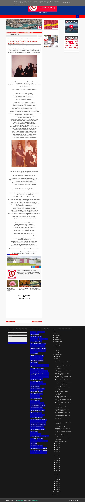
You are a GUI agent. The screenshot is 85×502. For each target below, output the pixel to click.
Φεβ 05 (57, 481)
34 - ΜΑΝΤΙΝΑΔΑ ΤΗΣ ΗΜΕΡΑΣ (37, 410)
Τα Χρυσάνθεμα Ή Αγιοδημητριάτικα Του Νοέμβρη (11, 289)
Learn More (65, 2)
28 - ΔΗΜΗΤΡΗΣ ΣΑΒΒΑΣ (36, 398)
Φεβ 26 (57, 360)
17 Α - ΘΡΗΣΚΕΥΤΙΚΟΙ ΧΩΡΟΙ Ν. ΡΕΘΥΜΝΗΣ (37, 374)
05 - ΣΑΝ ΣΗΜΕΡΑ (43, 339)
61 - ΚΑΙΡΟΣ (44, 450)
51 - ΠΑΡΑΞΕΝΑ (34, 441)
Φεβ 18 (57, 456)
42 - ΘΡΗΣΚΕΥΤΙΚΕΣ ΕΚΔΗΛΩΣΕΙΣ (38, 424)
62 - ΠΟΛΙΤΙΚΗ (34, 453)
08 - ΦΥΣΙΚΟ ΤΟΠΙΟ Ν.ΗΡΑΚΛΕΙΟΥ (38, 343)
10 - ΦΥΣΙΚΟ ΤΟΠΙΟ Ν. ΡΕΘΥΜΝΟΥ (38, 348)
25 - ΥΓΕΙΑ (40, 391)
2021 (55, 333)
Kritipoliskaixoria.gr (34, 500)
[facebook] (69, 500)
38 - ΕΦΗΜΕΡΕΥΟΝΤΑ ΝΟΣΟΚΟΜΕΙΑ (39, 419)
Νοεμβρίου (57, 337)
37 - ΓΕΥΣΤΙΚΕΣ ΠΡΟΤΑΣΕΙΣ (37, 417)
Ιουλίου (56, 345)
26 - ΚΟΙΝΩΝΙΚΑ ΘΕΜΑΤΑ (36, 393)
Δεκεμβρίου (57, 335)
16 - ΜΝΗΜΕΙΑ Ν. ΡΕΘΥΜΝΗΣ (37, 368)
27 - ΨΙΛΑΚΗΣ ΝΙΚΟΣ (35, 396)
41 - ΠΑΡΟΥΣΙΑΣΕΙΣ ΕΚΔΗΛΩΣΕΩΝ (38, 422)
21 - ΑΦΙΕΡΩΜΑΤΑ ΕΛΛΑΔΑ (37, 381)
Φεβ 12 (57, 468)
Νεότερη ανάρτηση (10, 321)
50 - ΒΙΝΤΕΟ (40, 438)
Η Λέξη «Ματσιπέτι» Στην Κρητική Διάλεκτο (63, 382)
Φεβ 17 (57, 458)
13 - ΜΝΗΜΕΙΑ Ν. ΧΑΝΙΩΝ (36, 358)
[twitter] (71, 500)
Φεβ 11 (57, 470)
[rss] (77, 500)
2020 (55, 493)
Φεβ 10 (57, 472)
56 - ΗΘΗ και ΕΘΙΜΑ (14, 38)
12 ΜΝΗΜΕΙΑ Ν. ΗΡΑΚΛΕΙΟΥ (37, 355)
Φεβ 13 (57, 466)
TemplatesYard (20, 500)
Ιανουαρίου (57, 491)
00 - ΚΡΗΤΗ (33, 331)
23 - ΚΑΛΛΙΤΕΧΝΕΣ (35, 386)
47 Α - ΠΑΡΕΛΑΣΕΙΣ (35, 436)
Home (9, 38)
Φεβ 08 (57, 475)
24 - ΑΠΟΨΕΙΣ (34, 391)
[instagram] (73, 500)
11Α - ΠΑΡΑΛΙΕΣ (34, 353)
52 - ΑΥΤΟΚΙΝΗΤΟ (43, 441)
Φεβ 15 (57, 462)
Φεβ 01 (57, 489)
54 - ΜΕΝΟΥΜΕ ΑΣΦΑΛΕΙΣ (36, 445)
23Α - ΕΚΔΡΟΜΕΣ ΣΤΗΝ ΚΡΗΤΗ (37, 388)
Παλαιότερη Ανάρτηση (37, 321)
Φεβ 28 (57, 356)
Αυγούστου (57, 343)
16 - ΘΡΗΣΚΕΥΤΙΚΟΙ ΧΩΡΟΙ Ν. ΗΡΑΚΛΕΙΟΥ (37, 366)
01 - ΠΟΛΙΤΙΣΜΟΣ (41, 331)
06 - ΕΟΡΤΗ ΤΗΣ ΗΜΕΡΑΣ (36, 341)
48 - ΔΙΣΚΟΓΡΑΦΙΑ (45, 436)
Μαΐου (56, 348)
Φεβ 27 (57, 358)
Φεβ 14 (57, 464)
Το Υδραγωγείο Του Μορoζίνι (61, 368)
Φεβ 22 (57, 449)
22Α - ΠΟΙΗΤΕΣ (41, 384)
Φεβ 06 (57, 479)
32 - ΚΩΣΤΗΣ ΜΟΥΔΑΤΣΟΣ (36, 407)
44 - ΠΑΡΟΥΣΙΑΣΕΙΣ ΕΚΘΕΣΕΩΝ (37, 429)
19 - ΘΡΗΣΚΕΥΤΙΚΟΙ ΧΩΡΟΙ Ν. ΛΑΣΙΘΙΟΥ (39, 377)
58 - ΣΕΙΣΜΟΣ (44, 448)
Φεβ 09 (57, 474)
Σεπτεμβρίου (57, 341)
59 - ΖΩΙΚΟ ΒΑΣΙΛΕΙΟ (35, 450)
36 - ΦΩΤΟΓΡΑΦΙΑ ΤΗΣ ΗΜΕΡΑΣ (38, 415)
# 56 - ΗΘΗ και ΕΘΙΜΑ (14, 254)
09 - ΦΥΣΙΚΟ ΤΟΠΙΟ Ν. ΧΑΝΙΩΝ (37, 346)
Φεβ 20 (57, 453)
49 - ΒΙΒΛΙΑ (33, 438)
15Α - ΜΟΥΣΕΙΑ (34, 362)
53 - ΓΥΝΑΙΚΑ (34, 443)
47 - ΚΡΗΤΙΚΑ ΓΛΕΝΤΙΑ (36, 434)
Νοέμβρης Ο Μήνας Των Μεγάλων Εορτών (23, 289)
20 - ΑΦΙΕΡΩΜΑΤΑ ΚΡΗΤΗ (36, 379)
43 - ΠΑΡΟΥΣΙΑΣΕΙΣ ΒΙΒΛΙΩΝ (37, 426)
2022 (55, 331)
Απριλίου (56, 350)
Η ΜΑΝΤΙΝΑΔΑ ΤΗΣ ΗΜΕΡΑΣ (60, 441)
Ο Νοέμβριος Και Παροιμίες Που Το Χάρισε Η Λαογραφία (35, 289)
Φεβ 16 (57, 460)
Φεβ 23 (57, 447)
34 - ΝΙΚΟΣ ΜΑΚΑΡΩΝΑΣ (36, 412)
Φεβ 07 (57, 477)
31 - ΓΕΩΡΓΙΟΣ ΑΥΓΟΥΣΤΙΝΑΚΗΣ (38, 405)
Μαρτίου (56, 352)
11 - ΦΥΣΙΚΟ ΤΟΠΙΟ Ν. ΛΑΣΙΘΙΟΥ (38, 350)
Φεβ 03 (57, 485)
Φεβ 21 (57, 451)
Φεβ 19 (57, 454)
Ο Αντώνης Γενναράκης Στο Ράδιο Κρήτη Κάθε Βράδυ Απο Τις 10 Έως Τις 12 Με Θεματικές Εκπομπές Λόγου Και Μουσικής (51, 31)
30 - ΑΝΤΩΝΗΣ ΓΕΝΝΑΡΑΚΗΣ (37, 403)
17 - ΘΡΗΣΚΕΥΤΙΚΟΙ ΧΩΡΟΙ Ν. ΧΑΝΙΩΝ (39, 371)
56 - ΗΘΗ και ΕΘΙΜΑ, (30, 45)
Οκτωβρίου (57, 339)
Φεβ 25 (57, 443)
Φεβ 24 (57, 445)
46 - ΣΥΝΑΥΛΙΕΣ (34, 431)
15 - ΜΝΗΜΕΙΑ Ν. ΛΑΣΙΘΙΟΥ (37, 360)
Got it (70, 2)
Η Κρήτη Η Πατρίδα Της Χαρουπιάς (61, 391)
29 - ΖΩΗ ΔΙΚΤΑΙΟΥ (35, 400)
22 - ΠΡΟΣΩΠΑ (34, 384)
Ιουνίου (56, 346)
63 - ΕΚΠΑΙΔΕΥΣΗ (42, 453)
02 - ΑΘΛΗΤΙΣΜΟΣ (35, 334)
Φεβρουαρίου (57, 354)
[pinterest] (75, 500)
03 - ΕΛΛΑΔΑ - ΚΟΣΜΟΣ (36, 336)
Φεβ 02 (57, 487)
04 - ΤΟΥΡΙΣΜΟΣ (34, 339)
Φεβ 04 (57, 483)
